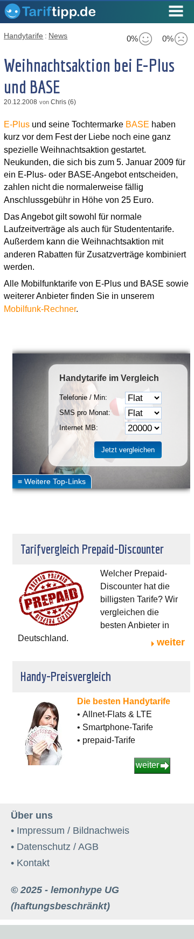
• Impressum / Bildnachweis (70, 830)
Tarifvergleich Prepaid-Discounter (92, 548)
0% (132, 38)
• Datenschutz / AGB (55, 846)
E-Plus (17, 124)
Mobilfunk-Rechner (40, 309)
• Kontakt (30, 863)
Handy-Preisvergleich (65, 676)
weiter (171, 642)
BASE (137, 124)
